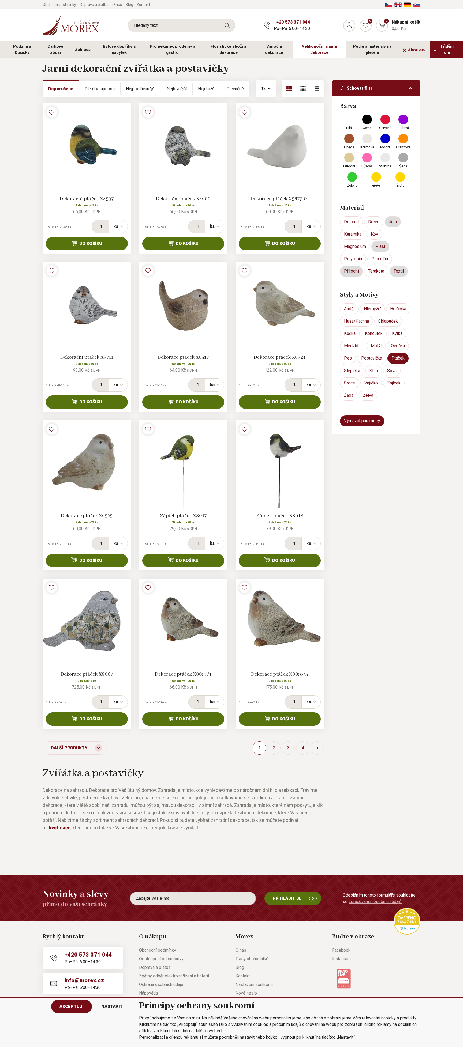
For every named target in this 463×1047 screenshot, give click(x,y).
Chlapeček (388, 321)
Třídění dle (447, 49)
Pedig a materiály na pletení (372, 49)
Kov (374, 234)
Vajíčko (371, 382)
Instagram (341, 958)
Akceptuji (71, 1006)
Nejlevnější (177, 88)
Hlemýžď (372, 308)
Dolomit (351, 221)
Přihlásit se (287, 898)
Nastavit (112, 1006)
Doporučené (60, 88)
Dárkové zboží (55, 49)
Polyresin (353, 258)
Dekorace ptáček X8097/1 (183, 674)
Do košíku (90, 243)
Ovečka (398, 345)
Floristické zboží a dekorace (228, 49)
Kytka (397, 333)
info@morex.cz (84, 980)
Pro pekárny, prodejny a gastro (172, 49)
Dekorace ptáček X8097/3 (279, 674)
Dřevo (373, 221)
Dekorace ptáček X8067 (87, 674)
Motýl (376, 345)
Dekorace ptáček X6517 (183, 357)
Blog (129, 4)
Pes (348, 358)
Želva (368, 395)
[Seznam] (303, 88)
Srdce (349, 382)
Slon (373, 370)
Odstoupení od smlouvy (161, 958)
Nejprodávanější (140, 88)
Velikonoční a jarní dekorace (319, 49)
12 (263, 88)
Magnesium (355, 246)
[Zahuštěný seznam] (317, 88)
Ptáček (398, 358)
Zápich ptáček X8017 (183, 516)
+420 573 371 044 (292, 22)
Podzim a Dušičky (22, 49)
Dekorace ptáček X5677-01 (280, 199)
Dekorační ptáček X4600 (183, 199)
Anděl (349, 308)
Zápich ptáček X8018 (279, 516)
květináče (59, 827)
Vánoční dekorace (274, 49)
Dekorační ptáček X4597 (87, 199)
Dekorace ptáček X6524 (279, 357)
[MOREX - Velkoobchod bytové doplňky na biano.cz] (343, 978)
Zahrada (83, 49)
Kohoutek (374, 333)
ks (115, 226)
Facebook (341, 950)
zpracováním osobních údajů (375, 901)
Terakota (376, 271)
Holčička (398, 308)
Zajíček (394, 382)
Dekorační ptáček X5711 (86, 357)
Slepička (352, 370)
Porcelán (379, 258)
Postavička (371, 358)
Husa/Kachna (356, 321)
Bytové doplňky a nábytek (119, 49)
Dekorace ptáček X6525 (87, 516)
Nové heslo (246, 993)
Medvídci (352, 345)
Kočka (350, 333)
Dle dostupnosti (100, 88)
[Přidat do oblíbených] (51, 112)
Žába (348, 395)
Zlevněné (416, 49)
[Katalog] (289, 88)
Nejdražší (206, 88)
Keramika (352, 234)
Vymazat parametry (362, 420)
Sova (392, 370)
